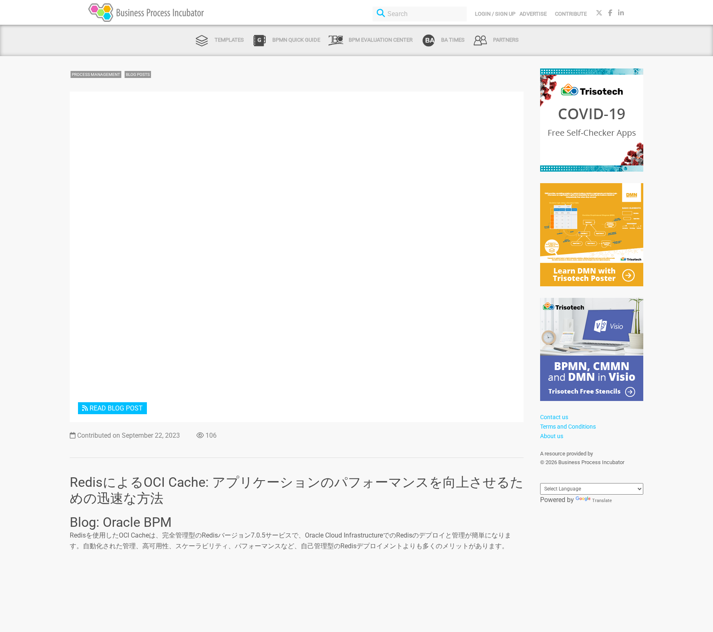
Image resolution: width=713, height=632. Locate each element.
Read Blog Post (115, 408)
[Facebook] (610, 13)
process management (96, 74)
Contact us (554, 417)
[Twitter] (599, 13)
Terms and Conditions (568, 426)
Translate (602, 500)
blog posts (138, 74)
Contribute (571, 14)
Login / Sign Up (495, 14)
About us (551, 436)
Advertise (533, 14)
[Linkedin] (621, 13)
